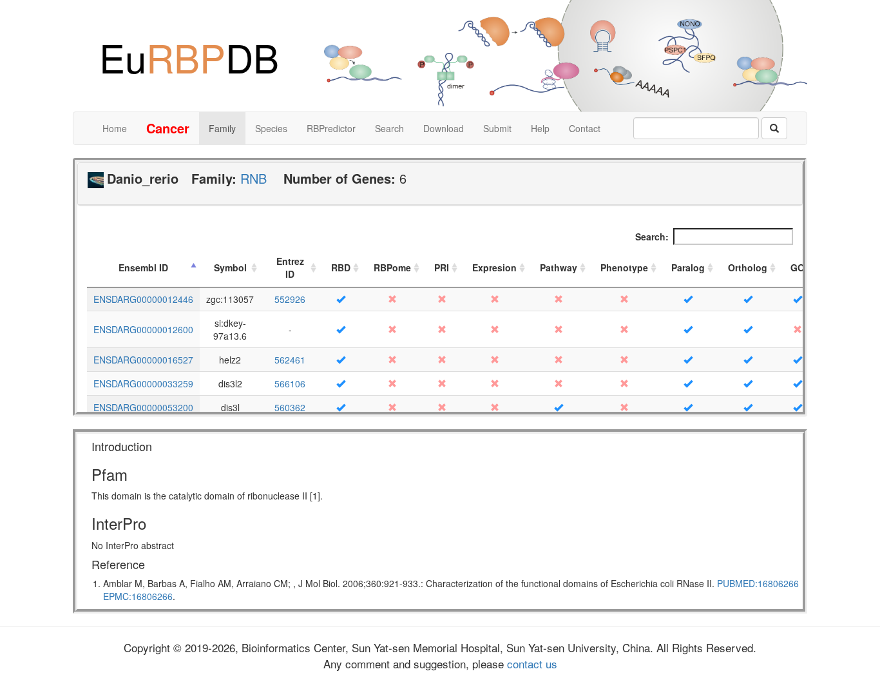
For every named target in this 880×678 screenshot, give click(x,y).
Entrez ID (290, 267)
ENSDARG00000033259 (143, 383)
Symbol (230, 267)
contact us (530, 663)
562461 (289, 359)
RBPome (392, 267)
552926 (289, 299)
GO (797, 267)
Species (271, 128)
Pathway (558, 267)
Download (443, 128)
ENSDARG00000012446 (143, 299)
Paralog (688, 267)
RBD (340, 267)
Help (540, 128)
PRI (441, 267)
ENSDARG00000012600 (143, 329)
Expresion (494, 267)
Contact (584, 128)
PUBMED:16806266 (758, 583)
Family (222, 128)
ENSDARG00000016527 (143, 359)
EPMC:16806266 (138, 596)
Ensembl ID (143, 267)
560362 (289, 407)
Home (114, 128)
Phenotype (624, 267)
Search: (652, 236)
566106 (289, 383)
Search (389, 128)
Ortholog (747, 267)
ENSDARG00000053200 (143, 407)
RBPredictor (331, 128)
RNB (253, 178)
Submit (497, 128)
